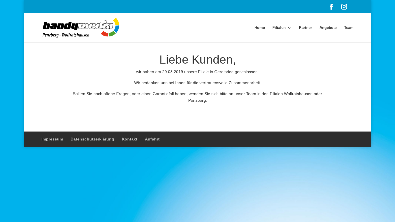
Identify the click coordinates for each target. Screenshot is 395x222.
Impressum (52, 139)
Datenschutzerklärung (92, 139)
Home (259, 28)
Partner (305, 28)
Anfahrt (152, 139)
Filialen (279, 28)
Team (349, 28)
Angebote (328, 28)
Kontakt (129, 139)
